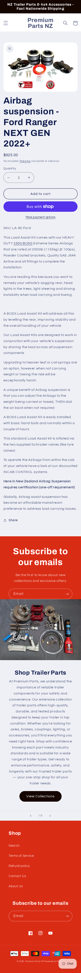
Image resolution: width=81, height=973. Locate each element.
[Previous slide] (30, 815)
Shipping (25, 161)
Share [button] (13, 520)
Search (14, 845)
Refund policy (19, 866)
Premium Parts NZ (34, 961)
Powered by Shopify (54, 961)
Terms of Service (21, 855)
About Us (16, 886)
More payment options (41, 217)
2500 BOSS (23, 243)
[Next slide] (50, 815)
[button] (6, 23)
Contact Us (17, 876)
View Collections (40, 796)
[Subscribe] (67, 594)
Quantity (9, 168)
